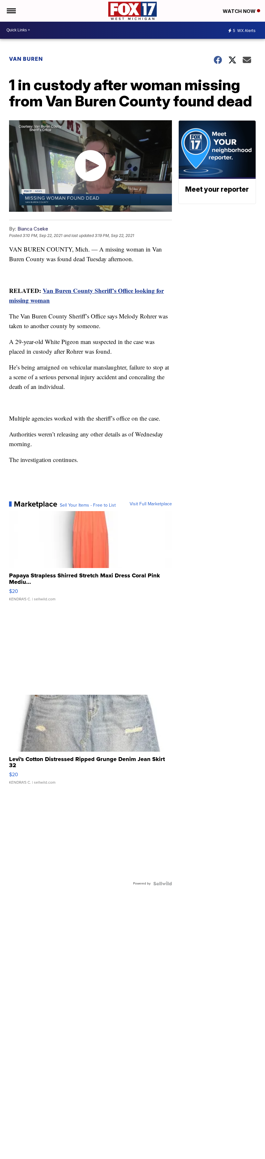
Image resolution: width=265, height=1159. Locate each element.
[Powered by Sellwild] (162, 883)
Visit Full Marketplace (151, 504)
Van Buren (26, 59)
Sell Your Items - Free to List (88, 505)
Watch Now (240, 11)
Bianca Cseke (32, 229)
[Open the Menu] (11, 11)
